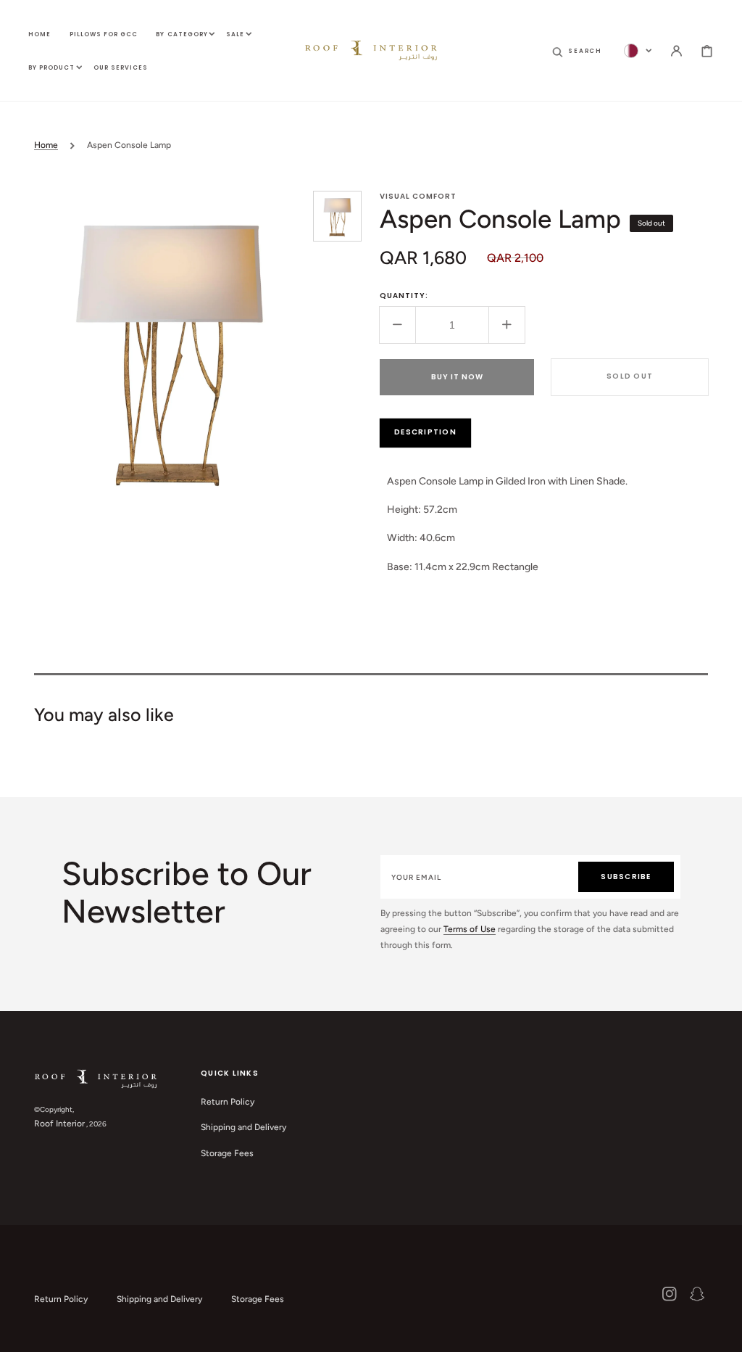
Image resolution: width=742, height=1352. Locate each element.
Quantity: (404, 295)
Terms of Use (469, 929)
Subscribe (626, 876)
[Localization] (638, 51)
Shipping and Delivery (243, 1127)
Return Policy (227, 1102)
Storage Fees (227, 1153)
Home (46, 145)
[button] (577, 51)
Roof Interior (59, 1123)
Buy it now (457, 376)
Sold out (629, 376)
